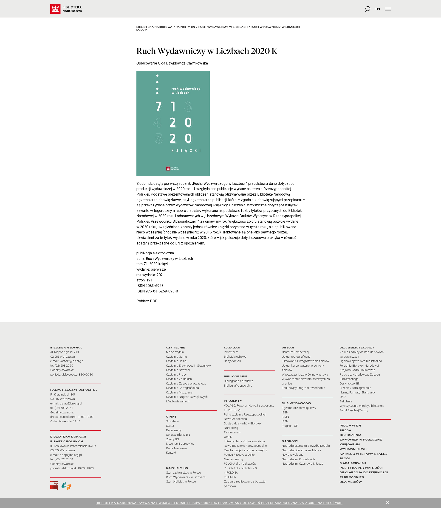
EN (377, 9)
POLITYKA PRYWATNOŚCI (361, 468)
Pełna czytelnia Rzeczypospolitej (245, 414)
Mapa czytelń (175, 352)
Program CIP (290, 425)
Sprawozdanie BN (178, 434)
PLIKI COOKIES (352, 477)
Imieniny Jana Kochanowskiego (244, 441)
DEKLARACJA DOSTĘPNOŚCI (364, 472)
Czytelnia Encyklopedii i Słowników (188, 365)
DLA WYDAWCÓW (296, 403)
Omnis (228, 436)
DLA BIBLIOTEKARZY (357, 347)
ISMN (285, 416)
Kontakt (171, 452)
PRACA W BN (350, 425)
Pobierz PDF (146, 301)
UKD (343, 397)
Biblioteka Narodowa (154, 27)
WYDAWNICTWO (353, 449)
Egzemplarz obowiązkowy (299, 408)
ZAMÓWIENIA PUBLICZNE (361, 439)
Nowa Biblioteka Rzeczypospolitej (245, 445)
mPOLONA (231, 472)
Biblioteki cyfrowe (235, 356)
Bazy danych (232, 361)
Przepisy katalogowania (355, 388)
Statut (170, 425)
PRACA (345, 430)
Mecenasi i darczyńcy (180, 443)
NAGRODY (290, 441)
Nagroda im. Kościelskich (298, 459)
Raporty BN (185, 27)
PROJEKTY (233, 401)
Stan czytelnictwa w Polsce (183, 472)
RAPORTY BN (177, 468)
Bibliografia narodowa (238, 381)
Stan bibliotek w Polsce (181, 481)
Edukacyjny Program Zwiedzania (303, 388)
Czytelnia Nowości (178, 370)
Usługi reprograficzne (296, 356)
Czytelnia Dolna (176, 361)
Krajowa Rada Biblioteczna (357, 370)
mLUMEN (230, 477)
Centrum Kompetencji (295, 352)
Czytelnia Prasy (176, 374)
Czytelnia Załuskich (179, 379)
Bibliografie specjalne (238, 385)
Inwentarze (231, 352)
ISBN (285, 412)
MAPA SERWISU (353, 463)
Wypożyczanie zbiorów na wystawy (305, 374)
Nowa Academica (235, 419)
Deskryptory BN (350, 383)
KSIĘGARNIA (350, 444)
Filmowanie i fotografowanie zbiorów (305, 361)
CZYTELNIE (175, 347)
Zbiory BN (172, 439)
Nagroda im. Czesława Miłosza (302, 463)
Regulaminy (173, 430)
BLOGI (345, 458)
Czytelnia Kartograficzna (182, 388)
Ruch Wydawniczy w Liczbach (223, 27)
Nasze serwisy (233, 459)
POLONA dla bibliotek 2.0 (240, 468)
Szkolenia (346, 401)
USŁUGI (288, 347)
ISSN (285, 421)
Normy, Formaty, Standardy (358, 392)
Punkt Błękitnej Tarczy (354, 410)
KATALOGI (232, 347)
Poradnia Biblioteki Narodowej (359, 365)
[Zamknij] (387, 502)
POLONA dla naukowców (240, 463)
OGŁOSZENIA (351, 435)
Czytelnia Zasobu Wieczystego (186, 383)
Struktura (172, 421)
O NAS (171, 416)
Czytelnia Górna (176, 356)
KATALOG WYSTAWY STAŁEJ (363, 454)
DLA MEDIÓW (351, 482)
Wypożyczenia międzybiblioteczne (362, 405)
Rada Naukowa (176, 448)
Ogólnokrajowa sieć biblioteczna (361, 361)
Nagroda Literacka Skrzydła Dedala (306, 445)
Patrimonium (232, 432)
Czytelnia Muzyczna (179, 392)
